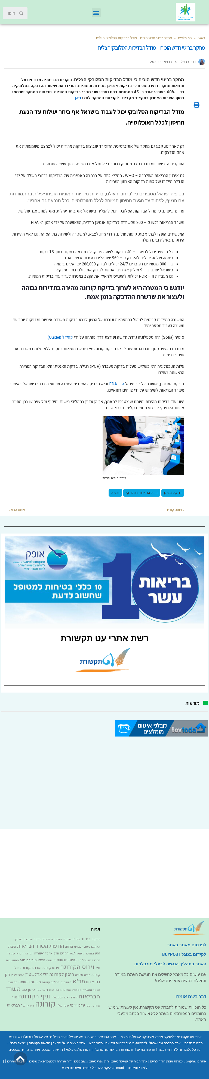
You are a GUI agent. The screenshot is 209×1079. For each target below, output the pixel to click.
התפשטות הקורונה (32, 960)
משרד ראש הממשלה (65, 997)
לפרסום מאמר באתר (186, 944)
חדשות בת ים (146, 1050)
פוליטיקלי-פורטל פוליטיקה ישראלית (152, 1037)
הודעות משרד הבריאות (40, 946)
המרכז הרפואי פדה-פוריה (51, 953)
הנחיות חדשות (68, 960)
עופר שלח (63, 1006)
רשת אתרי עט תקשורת (104, 638)
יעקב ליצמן (17, 975)
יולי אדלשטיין (36, 975)
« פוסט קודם (175, 510)
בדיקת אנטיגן (173, 492)
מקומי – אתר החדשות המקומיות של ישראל (98, 1037)
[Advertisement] (104, 783)
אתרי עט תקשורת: (189, 1037)
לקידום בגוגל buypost (184, 954)
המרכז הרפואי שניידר (20, 953)
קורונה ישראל (105, 1050)
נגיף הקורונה (34, 996)
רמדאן (30, 1006)
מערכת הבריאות (60, 989)
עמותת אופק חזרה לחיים (166, 1061)
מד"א (79, 981)
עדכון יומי (77, 1005)
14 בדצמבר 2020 (163, 62)
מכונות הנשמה (30, 982)
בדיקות (96, 939)
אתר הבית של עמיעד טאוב (129, 1061)
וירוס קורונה (50, 967)
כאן (77, 98)
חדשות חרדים (124, 1050)
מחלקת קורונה (51, 982)
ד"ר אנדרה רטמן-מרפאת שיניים (50, 1061)
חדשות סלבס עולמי (79, 1050)
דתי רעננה (165, 1050)
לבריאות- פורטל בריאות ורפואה (126, 1043)
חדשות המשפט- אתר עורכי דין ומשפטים (36, 1050)
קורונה (45, 1004)
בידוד (86, 939)
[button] (96, 12)
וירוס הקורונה (77, 967)
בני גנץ (18, 939)
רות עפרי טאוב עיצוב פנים (91, 1061)
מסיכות (76, 990)
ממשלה (87, 990)
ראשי (201, 38)
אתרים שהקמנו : (194, 1061)
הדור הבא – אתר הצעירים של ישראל (78, 1043)
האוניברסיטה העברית (87, 947)
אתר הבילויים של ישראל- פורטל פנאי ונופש (38, 1037)
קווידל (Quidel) (60, 337)
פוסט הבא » (16, 510)
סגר (88, 1006)
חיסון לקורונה (62, 974)
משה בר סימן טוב (35, 989)
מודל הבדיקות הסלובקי (142, 492)
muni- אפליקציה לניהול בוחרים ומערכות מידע (93, 1068)
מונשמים (66, 982)
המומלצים (185, 38)
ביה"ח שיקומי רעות (68, 939)
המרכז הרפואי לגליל (82, 953)
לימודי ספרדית (137, 1068)
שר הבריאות (16, 1005)
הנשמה (51, 960)
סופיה (115, 492)
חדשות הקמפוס (39, 1043)
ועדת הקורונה (30, 967)
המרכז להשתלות (90, 960)
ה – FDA (116, 384)
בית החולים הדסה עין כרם (39, 939)
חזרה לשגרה (82, 975)
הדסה (69, 946)
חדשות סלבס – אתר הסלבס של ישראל (176, 1043)
